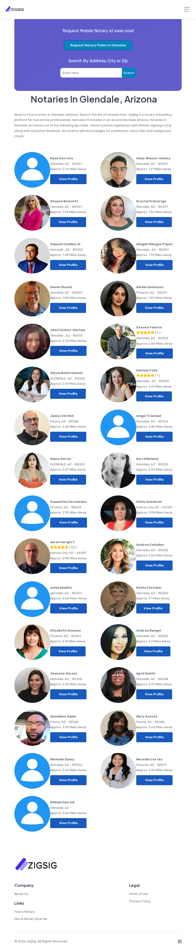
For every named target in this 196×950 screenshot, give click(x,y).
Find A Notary (24, 912)
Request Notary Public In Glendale (98, 45)
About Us (21, 894)
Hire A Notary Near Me (30, 919)
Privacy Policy (140, 901)
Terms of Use (138, 894)
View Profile (68, 179)
